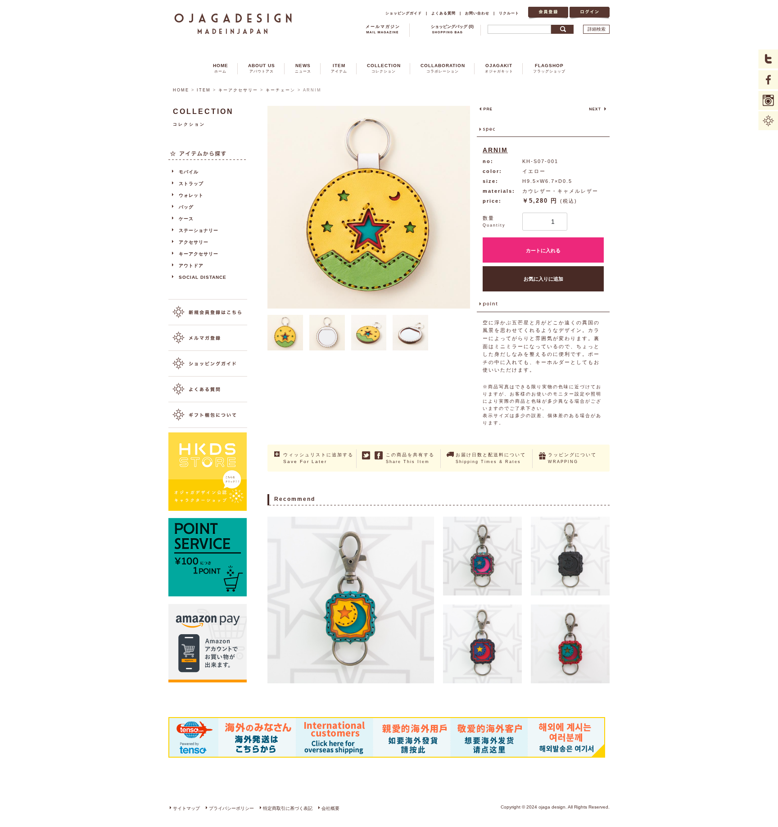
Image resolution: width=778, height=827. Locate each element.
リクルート (509, 13)
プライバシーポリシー (231, 808)
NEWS (303, 68)
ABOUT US (261, 68)
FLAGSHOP (549, 68)
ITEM (339, 68)
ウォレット (191, 195)
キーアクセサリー (238, 90)
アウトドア (191, 265)
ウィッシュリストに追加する (318, 458)
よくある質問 (443, 13)
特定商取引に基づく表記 (287, 808)
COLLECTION (384, 68)
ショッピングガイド (403, 13)
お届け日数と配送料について (491, 458)
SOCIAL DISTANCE (202, 277)
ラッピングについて (572, 458)
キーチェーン (280, 90)
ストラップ (191, 183)
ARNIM (495, 150)
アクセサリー (193, 242)
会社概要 (330, 808)
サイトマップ (186, 808)
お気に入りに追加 (543, 279)
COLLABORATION (443, 68)
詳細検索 (597, 29)
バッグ (186, 206)
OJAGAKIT (499, 68)
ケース (186, 218)
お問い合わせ (477, 13)
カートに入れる (543, 250)
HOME (220, 68)
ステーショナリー (198, 230)
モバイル (189, 171)
